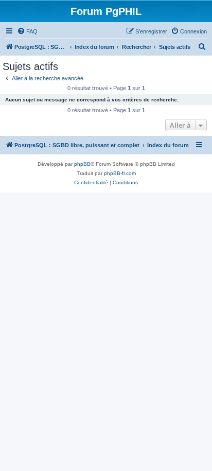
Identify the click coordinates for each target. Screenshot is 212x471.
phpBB (82, 164)
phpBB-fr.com (120, 173)
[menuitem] (27, 31)
